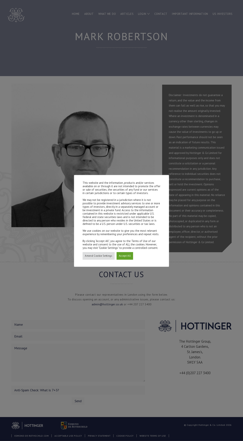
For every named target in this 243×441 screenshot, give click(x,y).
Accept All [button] (125, 255)
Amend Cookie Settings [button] (98, 255)
